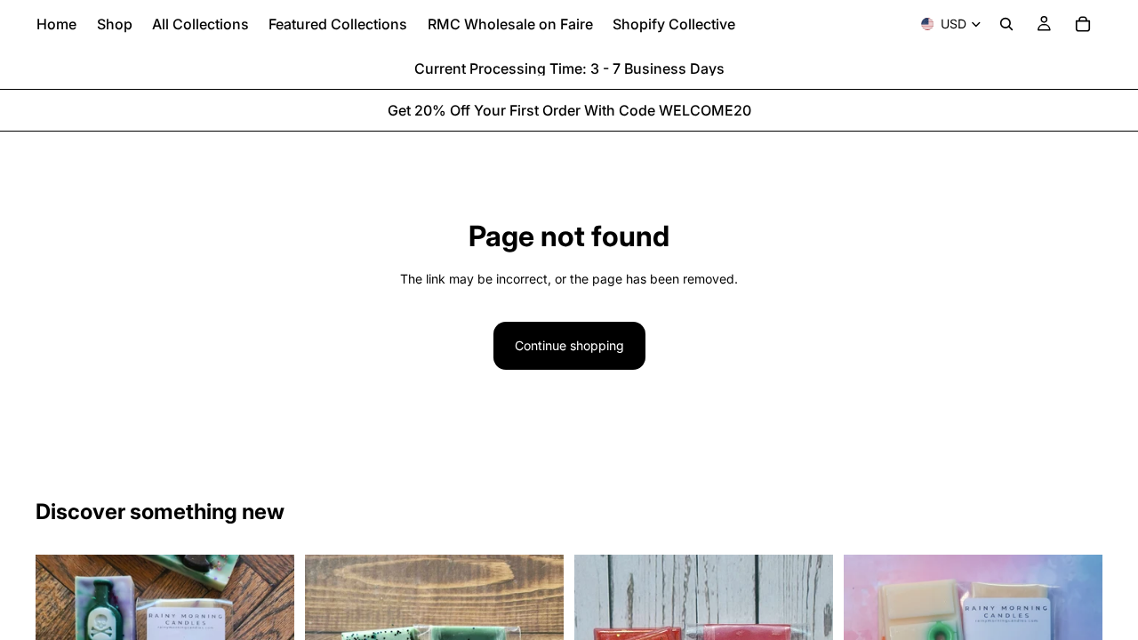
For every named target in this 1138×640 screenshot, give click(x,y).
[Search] (1006, 24)
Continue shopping (569, 345)
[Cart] (1082, 24)
